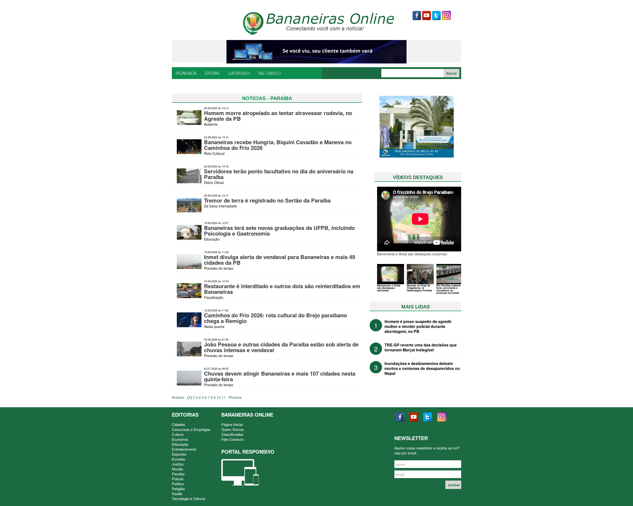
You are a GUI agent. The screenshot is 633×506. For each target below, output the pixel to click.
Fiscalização (213, 297)
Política (178, 483)
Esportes (179, 454)
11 (224, 397)
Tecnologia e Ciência (188, 498)
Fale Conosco (269, 73)
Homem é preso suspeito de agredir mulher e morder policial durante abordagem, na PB (418, 326)
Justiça (177, 463)
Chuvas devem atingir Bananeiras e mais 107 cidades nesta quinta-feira (279, 376)
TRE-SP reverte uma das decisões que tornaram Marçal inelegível (420, 347)
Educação (212, 239)
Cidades (178, 424)
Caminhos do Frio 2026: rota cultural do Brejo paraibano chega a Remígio (275, 318)
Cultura (177, 434)
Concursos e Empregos (191, 429)
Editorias (212, 73)
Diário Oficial (214, 182)
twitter (436, 15)
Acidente (211, 124)
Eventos (178, 459)
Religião (178, 488)
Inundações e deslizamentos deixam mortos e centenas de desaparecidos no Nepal (422, 368)
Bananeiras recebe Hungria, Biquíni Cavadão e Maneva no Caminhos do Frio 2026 (278, 145)
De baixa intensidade (220, 205)
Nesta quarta (214, 326)
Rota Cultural (214, 153)
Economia (180, 439)
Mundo (177, 468)
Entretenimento (184, 449)
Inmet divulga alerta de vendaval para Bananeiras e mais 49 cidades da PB (279, 259)
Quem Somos (232, 429)
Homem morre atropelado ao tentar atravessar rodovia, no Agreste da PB (278, 115)
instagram (446, 15)
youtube (426, 15)
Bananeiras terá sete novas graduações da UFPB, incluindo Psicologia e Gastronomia (279, 230)
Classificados (239, 73)
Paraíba (178, 473)
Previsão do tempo (218, 268)
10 (219, 397)
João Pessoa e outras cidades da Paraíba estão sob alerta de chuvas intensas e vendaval (281, 347)
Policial (177, 478)
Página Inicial (186, 73)
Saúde (177, 493)
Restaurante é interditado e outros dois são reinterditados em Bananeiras (282, 289)
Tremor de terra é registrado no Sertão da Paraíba (267, 200)
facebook (416, 15)
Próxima (235, 397)
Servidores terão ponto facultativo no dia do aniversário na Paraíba (278, 174)
